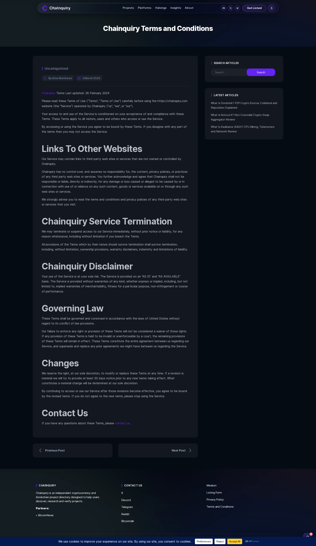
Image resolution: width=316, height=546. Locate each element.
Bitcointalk (127, 521)
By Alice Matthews (60, 78)
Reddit (125, 514)
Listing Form (214, 492)
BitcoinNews (46, 515)
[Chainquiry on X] (230, 8)
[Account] (271, 8)
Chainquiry (48, 93)
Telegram (127, 507)
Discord (126, 500)
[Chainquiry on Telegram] (237, 8)
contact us (122, 423)
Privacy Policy (214, 499)
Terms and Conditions (220, 506)
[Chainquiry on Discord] (224, 8)
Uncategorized (56, 68)
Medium (211, 485)
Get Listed (254, 8)
